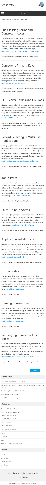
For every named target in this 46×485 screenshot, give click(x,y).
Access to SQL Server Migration (32, 123)
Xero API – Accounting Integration (11, 443)
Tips (24, 166)
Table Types (9, 177)
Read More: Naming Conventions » (12, 321)
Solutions (38, 262)
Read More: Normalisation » (16, 289)
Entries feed (5, 458)
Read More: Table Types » (21, 196)
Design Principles (34, 56)
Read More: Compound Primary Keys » (13, 83)
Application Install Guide (17, 239)
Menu (23, 13)
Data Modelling (6, 91)
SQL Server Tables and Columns (22, 100)
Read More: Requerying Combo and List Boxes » (17, 356)
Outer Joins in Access (15, 209)
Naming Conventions (15, 303)
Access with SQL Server (15, 88)
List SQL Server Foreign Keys (10, 398)
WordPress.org (5, 465)
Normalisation (10, 271)
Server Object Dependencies (10, 394)
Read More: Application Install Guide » (13, 257)
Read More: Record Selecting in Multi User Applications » (20, 161)
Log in (3, 454)
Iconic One (12, 483)
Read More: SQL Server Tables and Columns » (16, 118)
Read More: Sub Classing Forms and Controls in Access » (20, 51)
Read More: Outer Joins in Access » (23, 225)
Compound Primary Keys (17, 65)
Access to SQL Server (15, 123)
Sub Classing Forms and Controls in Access (14, 391)
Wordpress (32, 483)
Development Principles (26, 262)
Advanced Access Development (18, 56)
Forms (20, 166)
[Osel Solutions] (23, 6)
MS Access (33, 166)
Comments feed (6, 461)
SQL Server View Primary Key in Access (13, 381)
